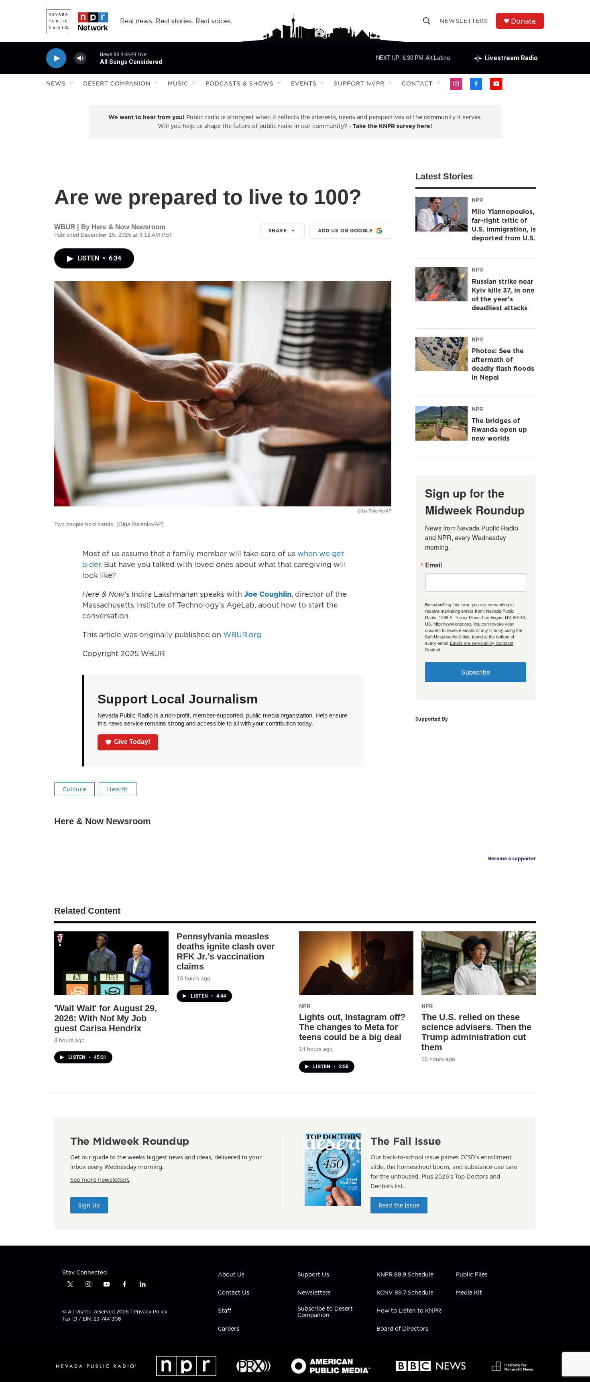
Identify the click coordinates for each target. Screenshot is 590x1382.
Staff (224, 1311)
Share (278, 230)
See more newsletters (100, 1179)
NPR (477, 199)
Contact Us (233, 1293)
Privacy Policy (150, 1311)
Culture (74, 789)
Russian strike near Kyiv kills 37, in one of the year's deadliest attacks (503, 294)
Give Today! (132, 741)
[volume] (80, 58)
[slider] (93, 58)
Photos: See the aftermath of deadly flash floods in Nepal (503, 364)
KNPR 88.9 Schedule (404, 1275)
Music (178, 83)
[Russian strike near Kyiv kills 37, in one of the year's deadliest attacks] (441, 284)
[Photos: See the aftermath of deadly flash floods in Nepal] (441, 354)
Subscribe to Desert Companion (325, 1312)
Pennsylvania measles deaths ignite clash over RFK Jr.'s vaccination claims (226, 951)
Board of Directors (402, 1329)
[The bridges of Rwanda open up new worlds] (441, 423)
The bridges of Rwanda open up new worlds (499, 429)
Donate (523, 21)
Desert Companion (117, 83)
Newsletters (464, 21)
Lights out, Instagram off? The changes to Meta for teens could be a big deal (352, 1027)
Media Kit (469, 1293)
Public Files (472, 1275)
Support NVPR (359, 83)
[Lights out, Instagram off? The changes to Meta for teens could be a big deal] (356, 963)
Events (304, 83)
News (56, 83)
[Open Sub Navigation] (72, 83)
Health (117, 789)
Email (433, 565)
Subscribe (475, 672)
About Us (231, 1275)
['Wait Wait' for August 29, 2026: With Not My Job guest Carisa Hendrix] (111, 963)
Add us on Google (345, 230)
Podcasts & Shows (239, 83)
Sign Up (89, 1205)
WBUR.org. (243, 635)
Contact (417, 83)
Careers (228, 1329)
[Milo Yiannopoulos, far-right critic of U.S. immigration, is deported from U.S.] (441, 214)
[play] (56, 58)
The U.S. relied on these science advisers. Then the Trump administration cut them (476, 1032)
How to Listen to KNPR (408, 1311)
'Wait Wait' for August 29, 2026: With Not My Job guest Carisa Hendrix (105, 1018)
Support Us (313, 1275)
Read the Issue (398, 1205)
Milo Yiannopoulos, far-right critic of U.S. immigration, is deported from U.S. (504, 224)
